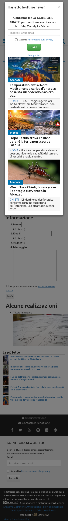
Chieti (14, 199)
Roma (14, 101)
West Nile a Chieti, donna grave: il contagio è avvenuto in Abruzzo (33, 190)
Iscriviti (34, 47)
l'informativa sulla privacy (40, 39)
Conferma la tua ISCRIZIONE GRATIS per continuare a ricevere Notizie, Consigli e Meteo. (33, 22)
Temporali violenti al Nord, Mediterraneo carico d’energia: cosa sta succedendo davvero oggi (33, 90)
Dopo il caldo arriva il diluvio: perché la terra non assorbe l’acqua (30, 141)
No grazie (34, 55)
